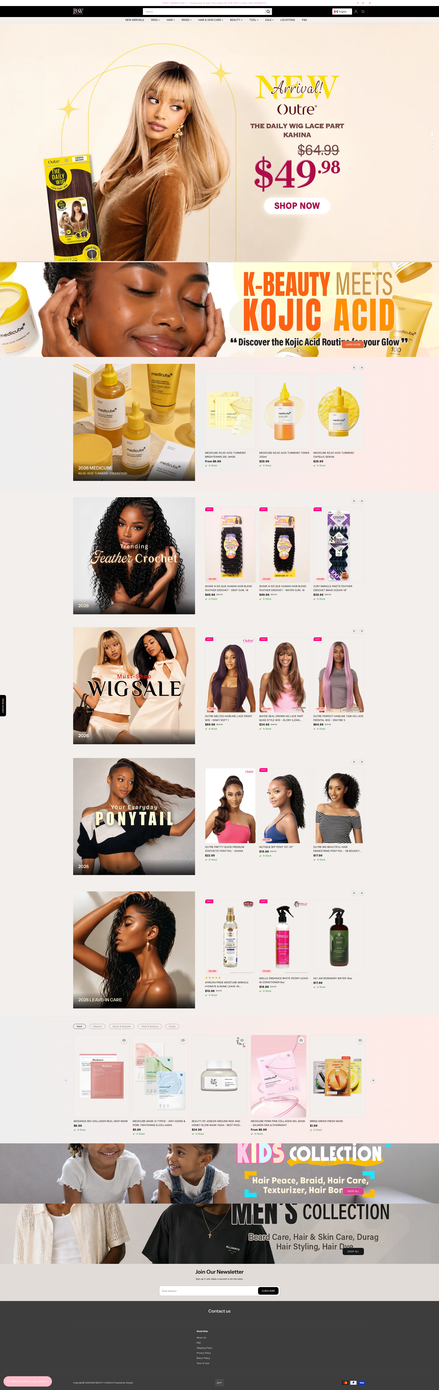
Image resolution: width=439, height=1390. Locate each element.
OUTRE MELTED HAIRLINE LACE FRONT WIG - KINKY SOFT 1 (228, 718)
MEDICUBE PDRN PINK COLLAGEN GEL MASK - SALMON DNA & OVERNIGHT (278, 1123)
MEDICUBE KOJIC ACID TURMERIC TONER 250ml (284, 454)
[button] (342, 11)
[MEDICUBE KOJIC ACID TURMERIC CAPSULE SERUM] (338, 411)
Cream (172, 1026)
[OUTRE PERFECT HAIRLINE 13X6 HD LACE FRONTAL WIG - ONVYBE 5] (338, 674)
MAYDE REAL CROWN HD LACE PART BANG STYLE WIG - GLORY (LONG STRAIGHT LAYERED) (281, 718)
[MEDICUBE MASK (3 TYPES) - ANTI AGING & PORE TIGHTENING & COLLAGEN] (160, 1076)
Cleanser (97, 1026)
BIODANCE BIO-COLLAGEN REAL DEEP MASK (101, 1121)
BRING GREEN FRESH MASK (326, 1121)
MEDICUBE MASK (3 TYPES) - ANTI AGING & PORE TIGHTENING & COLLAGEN (159, 1123)
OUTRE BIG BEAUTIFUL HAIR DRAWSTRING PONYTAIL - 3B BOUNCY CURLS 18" (336, 849)
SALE (268, 20)
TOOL (253, 20)
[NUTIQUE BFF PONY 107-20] (284, 805)
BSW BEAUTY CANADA (101, 1383)
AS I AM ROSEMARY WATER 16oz (332, 978)
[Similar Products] (124, 1040)
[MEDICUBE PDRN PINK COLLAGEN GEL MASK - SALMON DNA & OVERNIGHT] (278, 1076)
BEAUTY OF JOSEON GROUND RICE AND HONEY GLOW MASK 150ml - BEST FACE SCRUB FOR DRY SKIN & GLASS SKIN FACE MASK (217, 1123)
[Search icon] (268, 11)
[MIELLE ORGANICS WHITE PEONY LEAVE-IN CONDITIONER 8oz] (284, 937)
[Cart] (363, 11)
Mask (79, 1026)
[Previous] (354, 368)
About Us (201, 1337)
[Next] (362, 368)
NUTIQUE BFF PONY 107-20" (276, 846)
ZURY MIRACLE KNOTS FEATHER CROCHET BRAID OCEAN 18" (332, 588)
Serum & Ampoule (122, 1026)
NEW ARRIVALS (134, 20)
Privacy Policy (204, 1353)
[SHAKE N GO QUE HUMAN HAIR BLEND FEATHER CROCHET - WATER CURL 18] (284, 544)
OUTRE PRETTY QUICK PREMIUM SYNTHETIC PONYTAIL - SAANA (224, 848)
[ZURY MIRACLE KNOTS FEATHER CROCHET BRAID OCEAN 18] (338, 544)
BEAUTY (235, 20)
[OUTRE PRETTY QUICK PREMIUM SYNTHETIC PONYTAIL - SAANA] (230, 805)
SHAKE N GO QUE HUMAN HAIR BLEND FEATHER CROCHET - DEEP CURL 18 (228, 588)
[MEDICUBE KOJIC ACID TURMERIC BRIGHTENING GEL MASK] (230, 411)
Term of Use (203, 1363)
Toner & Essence (149, 1026)
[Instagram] (358, 3)
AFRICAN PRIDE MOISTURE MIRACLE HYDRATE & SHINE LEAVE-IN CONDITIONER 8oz (227, 984)
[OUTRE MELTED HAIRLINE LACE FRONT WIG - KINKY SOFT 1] (230, 674)
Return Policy (203, 1358)
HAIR (170, 20)
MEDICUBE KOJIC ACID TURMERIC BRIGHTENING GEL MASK (225, 454)
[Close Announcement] (370, 3)
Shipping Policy (204, 1348)
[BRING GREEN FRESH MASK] (337, 1076)
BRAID (186, 20)
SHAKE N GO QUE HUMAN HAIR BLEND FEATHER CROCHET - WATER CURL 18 (282, 588)
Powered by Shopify (123, 1383)
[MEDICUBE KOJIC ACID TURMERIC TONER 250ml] (284, 411)
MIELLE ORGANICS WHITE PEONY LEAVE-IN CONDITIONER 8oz (284, 980)
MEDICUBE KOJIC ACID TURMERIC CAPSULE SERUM (333, 454)
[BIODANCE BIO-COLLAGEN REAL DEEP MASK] (101, 1076)
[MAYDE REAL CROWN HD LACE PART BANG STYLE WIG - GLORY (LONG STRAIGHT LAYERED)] (284, 674)
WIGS (154, 20)
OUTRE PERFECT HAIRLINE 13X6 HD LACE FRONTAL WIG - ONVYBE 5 (338, 718)
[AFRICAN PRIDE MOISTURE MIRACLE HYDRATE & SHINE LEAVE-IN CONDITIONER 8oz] (230, 937)
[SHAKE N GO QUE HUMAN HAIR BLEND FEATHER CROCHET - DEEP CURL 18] (230, 544)
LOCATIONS (287, 20)
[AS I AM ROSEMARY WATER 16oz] (338, 937)
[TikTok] (363, 3)
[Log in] (356, 11)
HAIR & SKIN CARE (210, 20)
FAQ (304, 20)
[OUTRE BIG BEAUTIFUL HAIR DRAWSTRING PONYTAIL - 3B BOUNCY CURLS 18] (338, 805)
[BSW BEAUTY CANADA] (78, 11)
